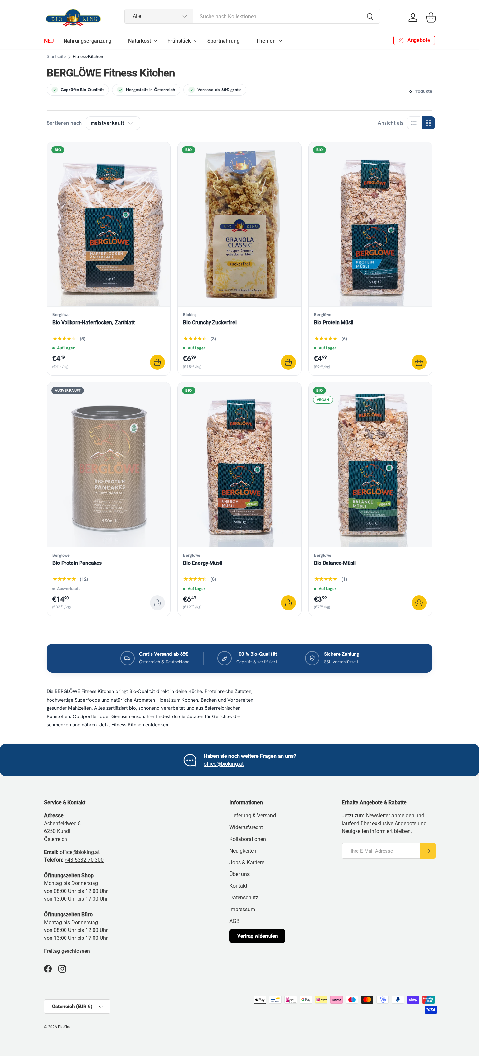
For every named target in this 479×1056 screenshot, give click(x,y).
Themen (266, 41)
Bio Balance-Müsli (335, 563)
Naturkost (139, 41)
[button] (431, 17)
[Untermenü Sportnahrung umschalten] (244, 41)
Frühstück (179, 41)
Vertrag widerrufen (257, 936)
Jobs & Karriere (246, 862)
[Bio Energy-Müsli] (239, 464)
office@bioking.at (224, 764)
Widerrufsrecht (246, 827)
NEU (49, 41)
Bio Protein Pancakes (77, 563)
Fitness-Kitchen (88, 56)
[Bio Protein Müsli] (370, 224)
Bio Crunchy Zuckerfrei (209, 322)
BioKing (65, 1027)
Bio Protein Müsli (334, 322)
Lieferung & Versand (252, 816)
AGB (234, 921)
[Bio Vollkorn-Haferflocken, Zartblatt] (108, 224)
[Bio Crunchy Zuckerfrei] (239, 224)
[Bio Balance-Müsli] (370, 464)
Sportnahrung (223, 41)
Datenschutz (243, 898)
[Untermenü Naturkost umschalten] (155, 41)
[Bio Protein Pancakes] (108, 464)
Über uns (239, 874)
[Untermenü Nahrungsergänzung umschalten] (116, 41)
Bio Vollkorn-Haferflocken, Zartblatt (93, 322)
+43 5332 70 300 (84, 860)
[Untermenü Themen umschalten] (280, 41)
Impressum (242, 909)
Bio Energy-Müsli (202, 563)
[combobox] (252, 16)
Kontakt (238, 886)
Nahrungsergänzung (87, 41)
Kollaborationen (247, 839)
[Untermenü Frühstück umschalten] (195, 41)
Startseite (56, 56)
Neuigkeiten (242, 851)
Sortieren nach (64, 122)
